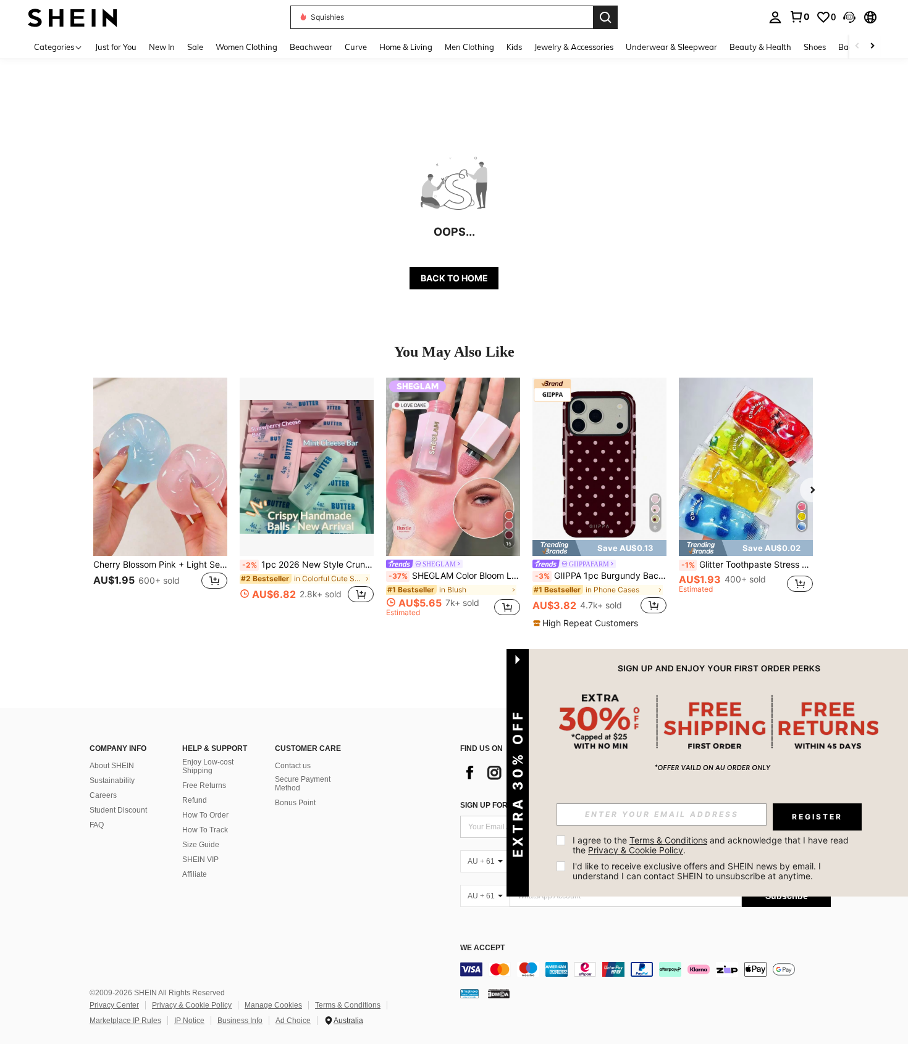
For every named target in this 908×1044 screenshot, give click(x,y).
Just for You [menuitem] (116, 47)
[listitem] (160, 497)
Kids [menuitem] (514, 47)
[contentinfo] (645, 969)
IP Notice (189, 1020)
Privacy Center (114, 1005)
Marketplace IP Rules (125, 1020)
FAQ (97, 825)
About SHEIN (112, 765)
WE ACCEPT (482, 948)
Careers (103, 795)
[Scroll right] (872, 47)
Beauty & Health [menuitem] (760, 47)
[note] (599, 548)
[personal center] (775, 17)
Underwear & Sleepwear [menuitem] (671, 47)
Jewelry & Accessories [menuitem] (573, 47)
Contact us (293, 765)
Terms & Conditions (347, 1005)
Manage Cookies (273, 1005)
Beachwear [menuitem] (311, 47)
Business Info (240, 1020)
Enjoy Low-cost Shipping (207, 766)
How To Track (205, 830)
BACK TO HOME (454, 278)
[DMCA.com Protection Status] (499, 993)
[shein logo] (72, 17)
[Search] (605, 17)
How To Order (205, 815)
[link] (799, 16)
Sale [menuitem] (195, 47)
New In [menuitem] (162, 47)
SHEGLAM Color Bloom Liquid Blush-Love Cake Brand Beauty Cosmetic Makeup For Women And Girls (454, 576)
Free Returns (204, 785)
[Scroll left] (857, 47)
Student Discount (118, 810)
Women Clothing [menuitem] (246, 47)
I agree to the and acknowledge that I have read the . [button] (712, 845)
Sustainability (112, 780)
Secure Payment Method (302, 783)
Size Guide (200, 844)
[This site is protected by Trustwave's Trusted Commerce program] (469, 993)
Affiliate (194, 874)
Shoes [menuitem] (815, 47)
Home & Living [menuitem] (405, 47)
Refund (194, 800)
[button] (849, 17)
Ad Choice (293, 1020)
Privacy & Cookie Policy (192, 1005)
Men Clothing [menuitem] (469, 47)
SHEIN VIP (200, 859)
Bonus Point (295, 802)
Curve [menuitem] (356, 47)
